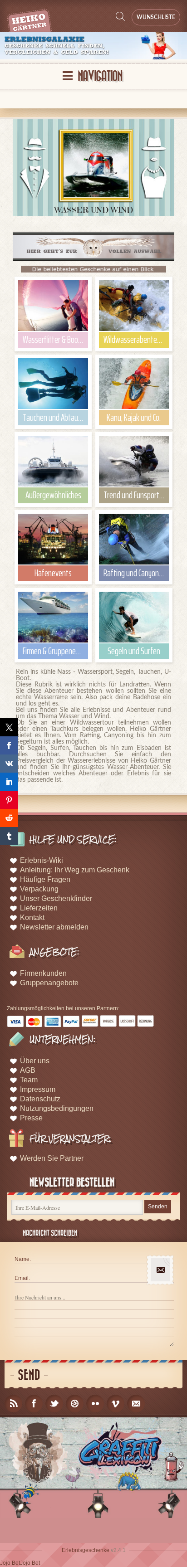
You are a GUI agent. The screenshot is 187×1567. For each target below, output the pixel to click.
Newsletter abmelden (54, 927)
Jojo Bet (10, 1563)
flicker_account (95, 1403)
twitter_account (54, 1403)
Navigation (100, 76)
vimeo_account (115, 1403)
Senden (157, 1206)
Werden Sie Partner (52, 1158)
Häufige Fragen (45, 879)
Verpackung (39, 889)
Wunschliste (156, 17)
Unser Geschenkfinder (56, 898)
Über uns (34, 1061)
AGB (27, 1070)
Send (29, 1375)
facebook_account (34, 1403)
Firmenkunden (43, 973)
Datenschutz (40, 1099)
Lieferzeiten (39, 908)
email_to (136, 1403)
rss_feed (13, 1403)
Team (29, 1080)
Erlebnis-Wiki (41, 860)
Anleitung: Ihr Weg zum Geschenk (74, 870)
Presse (31, 1118)
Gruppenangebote (49, 983)
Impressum (37, 1089)
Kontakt (32, 917)
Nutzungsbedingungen (57, 1108)
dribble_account (75, 1403)
